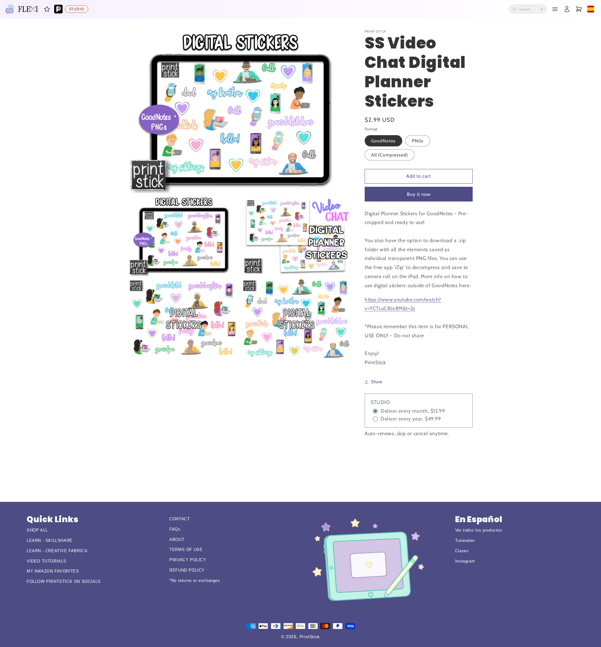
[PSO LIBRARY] (58, 9)
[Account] (567, 9)
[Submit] (541, 9)
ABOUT (176, 539)
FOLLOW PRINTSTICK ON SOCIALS (64, 581)
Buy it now (419, 194)
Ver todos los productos (478, 530)
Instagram (465, 561)
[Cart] (578, 9)
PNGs (418, 141)
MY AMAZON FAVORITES (53, 571)
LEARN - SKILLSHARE (50, 540)
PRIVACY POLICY (187, 560)
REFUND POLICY (187, 570)
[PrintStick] (9, 9)
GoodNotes (383, 141)
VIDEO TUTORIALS (46, 561)
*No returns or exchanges (194, 580)
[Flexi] (28, 9)
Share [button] (377, 382)
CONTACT (179, 519)
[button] (47, 9)
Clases (462, 550)
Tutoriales (465, 540)
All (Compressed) (389, 155)
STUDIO (76, 9)
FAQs (174, 529)
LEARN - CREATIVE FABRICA (57, 550)
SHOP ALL (37, 530)
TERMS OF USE (186, 549)
